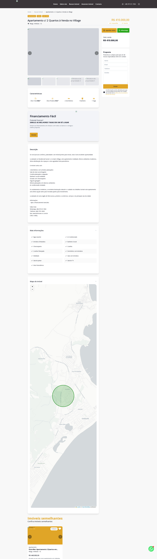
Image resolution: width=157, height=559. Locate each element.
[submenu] (139, 4)
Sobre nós (63, 4)
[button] (30, 53)
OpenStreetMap (86, 507)
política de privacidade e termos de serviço (117, 93)
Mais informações (37, 230)
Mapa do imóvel (36, 281)
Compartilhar (114, 23)
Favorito (126, 23)
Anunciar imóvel (87, 4)
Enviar (116, 86)
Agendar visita (110, 30)
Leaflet (78, 507)
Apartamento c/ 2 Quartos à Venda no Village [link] (59, 12)
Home (55, 4)
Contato (98, 4)
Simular (33, 135)
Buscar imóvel (74, 4)
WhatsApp (124, 30)
